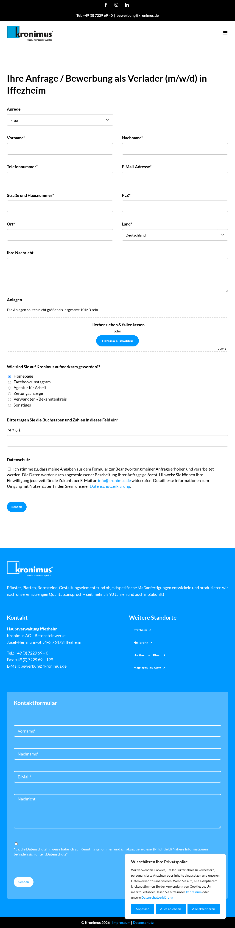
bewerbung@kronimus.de (138, 15)
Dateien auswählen (117, 341)
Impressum (194, 892)
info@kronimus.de (114, 480)
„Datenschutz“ (56, 854)
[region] (175, 886)
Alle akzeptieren (203, 909)
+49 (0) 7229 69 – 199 (34, 659)
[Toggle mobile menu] (225, 32)
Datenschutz (143, 922)
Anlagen (14, 299)
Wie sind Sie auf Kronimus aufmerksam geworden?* (53, 366)
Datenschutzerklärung (157, 897)
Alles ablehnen (170, 909)
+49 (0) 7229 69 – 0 (31, 652)
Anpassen (142, 909)
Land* (127, 223)
